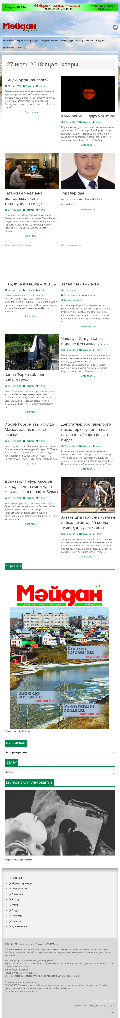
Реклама (8, 47)
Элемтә (21, 47)
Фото (89, 40)
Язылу (80, 40)
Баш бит (8, 40)
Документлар (20, 926)
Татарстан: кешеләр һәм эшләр (80, 295)
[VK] (115, 27)
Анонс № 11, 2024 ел (18, 731)
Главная (17, 877)
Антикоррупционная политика (20, 982)
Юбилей (86, 199)
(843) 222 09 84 (108, 1005)
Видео (100, 40)
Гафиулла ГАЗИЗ (72, 300)
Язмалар (30, 86)
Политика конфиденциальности (21, 991)
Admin (42, 86)
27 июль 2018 (14, 86)
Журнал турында (27, 40)
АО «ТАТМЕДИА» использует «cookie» (23, 985)
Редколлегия (49, 40)
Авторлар (67, 40)
